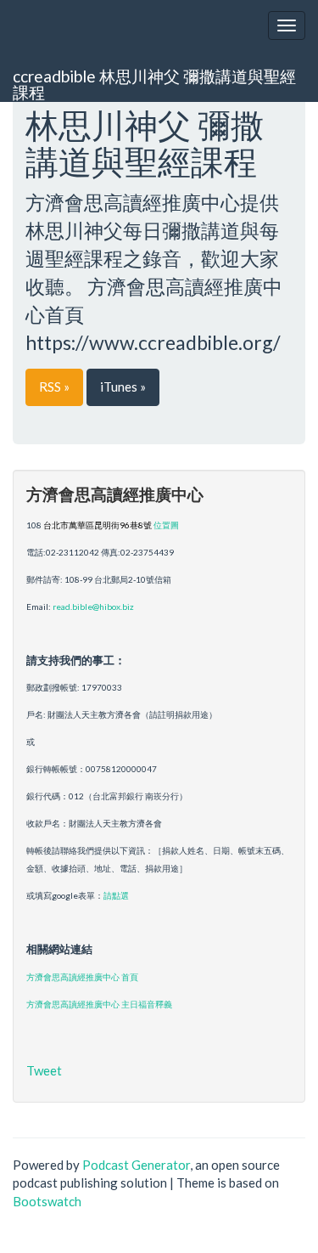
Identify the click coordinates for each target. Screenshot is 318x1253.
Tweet (44, 1070)
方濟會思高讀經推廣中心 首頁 (82, 977)
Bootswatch (47, 1201)
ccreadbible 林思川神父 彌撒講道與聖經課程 (154, 84)
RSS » (54, 386)
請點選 (116, 895)
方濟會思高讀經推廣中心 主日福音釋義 (99, 1004)
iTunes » (123, 386)
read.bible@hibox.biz (93, 606)
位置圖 (166, 525)
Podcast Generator (136, 1164)
